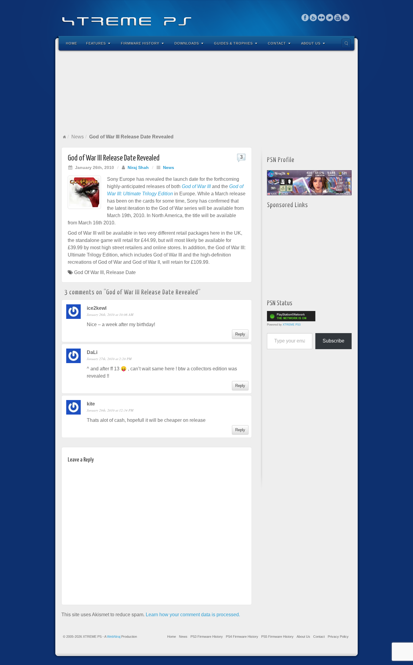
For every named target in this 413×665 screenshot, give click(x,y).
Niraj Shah (138, 167)
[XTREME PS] (206, 17)
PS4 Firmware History (242, 636)
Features (96, 43)
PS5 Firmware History (277, 636)
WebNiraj (113, 636)
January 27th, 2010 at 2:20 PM (109, 358)
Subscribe (333, 340)
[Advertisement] (206, 92)
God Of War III (89, 272)
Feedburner (313, 17)
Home (71, 43)
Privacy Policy (338, 636)
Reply (240, 334)
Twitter (329, 17)
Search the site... (346, 43)
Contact (277, 43)
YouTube (338, 17)
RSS (346, 17)
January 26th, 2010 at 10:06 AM (110, 314)
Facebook (305, 17)
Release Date (121, 272)
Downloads (186, 43)
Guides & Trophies (233, 43)
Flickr (321, 17)
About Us (310, 43)
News (77, 136)
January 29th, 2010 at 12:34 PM (110, 410)
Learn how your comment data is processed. (193, 614)
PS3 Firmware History (206, 636)
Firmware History (140, 43)
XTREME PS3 (292, 324)
